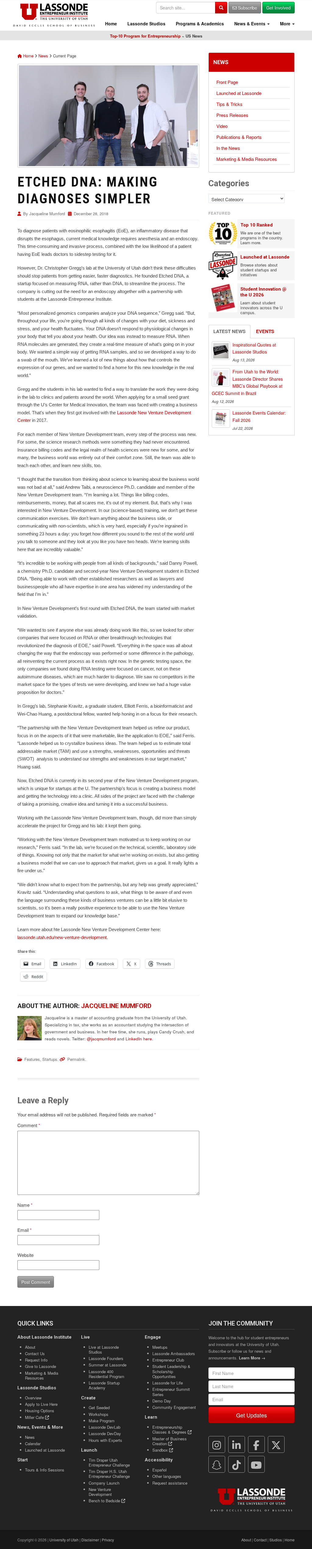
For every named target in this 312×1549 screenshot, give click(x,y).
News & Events (250, 23)
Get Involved (278, 8)
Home (110, 23)
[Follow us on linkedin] (236, 1445)
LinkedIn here (139, 1039)
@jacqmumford (101, 1039)
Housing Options (39, 1410)
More (285, 23)
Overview (33, 1398)
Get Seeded (99, 1407)
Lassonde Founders (106, 1358)
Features (32, 1059)
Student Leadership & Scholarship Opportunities (171, 1371)
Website (25, 1255)
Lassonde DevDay (105, 1433)
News (43, 56)
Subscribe (247, 8)
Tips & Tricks (229, 104)
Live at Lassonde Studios (104, 1349)
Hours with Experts (105, 1440)
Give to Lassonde (40, 1366)
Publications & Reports (239, 137)
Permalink (76, 1059)
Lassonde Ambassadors (173, 1353)
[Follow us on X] (276, 1445)
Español (159, 1470)
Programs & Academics (199, 23)
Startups (49, 1059)
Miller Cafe (35, 1417)
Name (25, 1205)
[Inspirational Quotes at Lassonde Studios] (221, 350)
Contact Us (35, 1353)
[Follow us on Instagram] (216, 1445)
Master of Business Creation (169, 1441)
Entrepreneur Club (168, 1360)
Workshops (98, 1414)
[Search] (221, 7)
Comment (28, 1125)
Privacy (108, 1539)
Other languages (166, 1476)
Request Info (36, 1360)
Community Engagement (174, 1407)
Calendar (33, 1443)
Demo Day (161, 1401)
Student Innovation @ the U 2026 (263, 292)
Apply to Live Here (41, 1404)
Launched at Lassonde (238, 93)
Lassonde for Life (167, 1383)
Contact (260, 1539)
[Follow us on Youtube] (256, 1464)
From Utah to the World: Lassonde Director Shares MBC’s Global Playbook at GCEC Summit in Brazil (247, 382)
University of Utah (64, 1539)
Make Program (102, 1421)
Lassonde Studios (145, 23)
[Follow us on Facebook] (256, 1445)
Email (24, 1230)
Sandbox (160, 1450)
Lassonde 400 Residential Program (106, 1374)
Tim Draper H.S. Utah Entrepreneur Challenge (109, 1473)
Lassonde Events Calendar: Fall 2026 (259, 416)
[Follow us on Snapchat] (217, 1464)
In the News (228, 148)
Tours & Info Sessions (44, 1470)
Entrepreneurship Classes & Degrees (170, 1429)
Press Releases (232, 115)
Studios (275, 1539)
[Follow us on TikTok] (236, 1464)
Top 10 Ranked (256, 225)
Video (222, 126)
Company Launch (104, 1483)
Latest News (229, 331)
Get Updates (251, 1415)
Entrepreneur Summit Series (171, 1391)
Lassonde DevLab (104, 1427)
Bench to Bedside (105, 1501)
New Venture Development (100, 1491)
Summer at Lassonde (107, 1365)
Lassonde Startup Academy (104, 1385)
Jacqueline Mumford (47, 213)
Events (265, 331)
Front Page (227, 82)
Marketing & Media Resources (246, 159)
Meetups (160, 1347)
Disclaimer (90, 1539)
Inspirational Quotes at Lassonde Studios (254, 348)
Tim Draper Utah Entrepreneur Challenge (109, 1462)
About (30, 1347)
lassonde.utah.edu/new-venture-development (62, 937)
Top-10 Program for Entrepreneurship (145, 36)
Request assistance (169, 1483)
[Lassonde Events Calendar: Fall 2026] (221, 418)
